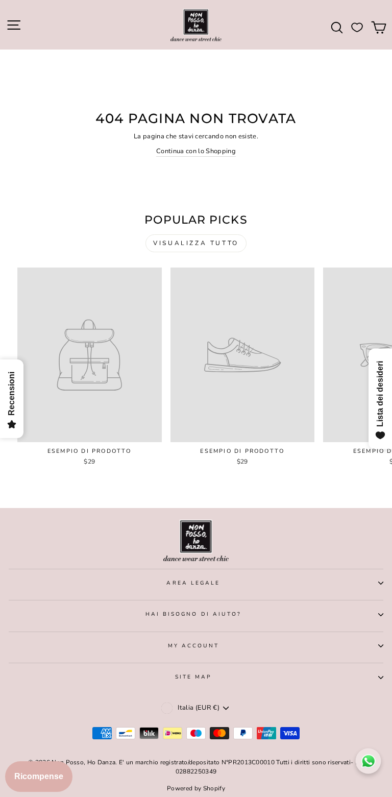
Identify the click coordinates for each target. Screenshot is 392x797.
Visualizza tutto (196, 243)
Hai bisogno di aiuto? (193, 614)
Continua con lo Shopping (196, 151)
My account (193, 645)
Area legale (193, 583)
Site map (193, 677)
